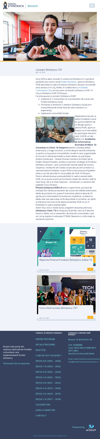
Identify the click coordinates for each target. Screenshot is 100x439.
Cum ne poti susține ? (49, 355)
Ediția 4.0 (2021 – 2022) (48, 382)
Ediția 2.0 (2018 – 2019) (48, 393)
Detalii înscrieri (45, 344)
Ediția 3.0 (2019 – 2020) (48, 388)
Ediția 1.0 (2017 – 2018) (48, 399)
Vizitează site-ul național (16, 363)
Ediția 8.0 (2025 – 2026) (48, 361)
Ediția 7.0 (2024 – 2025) (48, 366)
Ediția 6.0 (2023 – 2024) (48, 371)
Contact (41, 415)
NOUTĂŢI (41, 350)
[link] (68, 81)
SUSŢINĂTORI (43, 404)
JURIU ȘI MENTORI (45, 410)
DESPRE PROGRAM (45, 339)
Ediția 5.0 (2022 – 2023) (48, 377)
